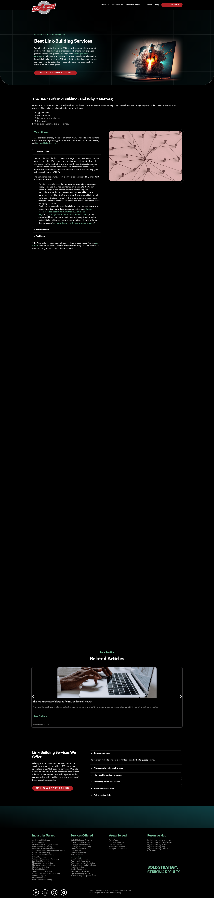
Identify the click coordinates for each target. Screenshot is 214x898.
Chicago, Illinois (115, 845)
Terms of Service (105, 890)
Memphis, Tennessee (118, 849)
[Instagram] (54, 892)
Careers (149, 5)
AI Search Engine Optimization (83, 876)
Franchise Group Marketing (43, 849)
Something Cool (125, 890)
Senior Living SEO (39, 876)
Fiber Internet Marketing (42, 847)
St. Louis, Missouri (116, 842)
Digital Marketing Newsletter (159, 840)
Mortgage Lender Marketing (43, 865)
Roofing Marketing (40, 869)
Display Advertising (79, 869)
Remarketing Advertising (81, 871)
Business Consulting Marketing (45, 845)
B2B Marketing (38, 842)
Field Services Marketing (42, 880)
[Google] (64, 892)
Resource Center (132, 5)
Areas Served (114, 840)
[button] (33, 696)
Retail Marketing (38, 878)
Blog (157, 5)
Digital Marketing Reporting (82, 874)
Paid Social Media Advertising (83, 863)
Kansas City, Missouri (117, 847)
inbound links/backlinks (47, 144)
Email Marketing (77, 867)
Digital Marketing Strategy (81, 840)
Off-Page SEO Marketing (81, 847)
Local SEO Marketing (79, 859)
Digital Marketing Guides (157, 845)
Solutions (116, 5)
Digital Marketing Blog (156, 847)
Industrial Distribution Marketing (45, 859)
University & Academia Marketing (46, 874)
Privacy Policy (94, 890)
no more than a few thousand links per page (73, 223)
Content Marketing (78, 853)
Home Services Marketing (43, 855)
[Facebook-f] (36, 892)
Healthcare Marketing (41, 853)
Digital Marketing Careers (157, 849)
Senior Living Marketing (42, 871)
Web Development (78, 855)
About (103, 5)
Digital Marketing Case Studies (159, 842)
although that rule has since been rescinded (68, 215)
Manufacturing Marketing (42, 863)
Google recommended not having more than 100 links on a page (66, 212)
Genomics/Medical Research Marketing (48, 851)
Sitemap (115, 890)
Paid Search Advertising (80, 861)
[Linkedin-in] (45, 892)
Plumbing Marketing (40, 867)
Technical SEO (76, 851)
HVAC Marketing (39, 857)
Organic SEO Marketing (80, 842)
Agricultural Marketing (41, 840)
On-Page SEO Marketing (80, 845)
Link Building (76, 857)
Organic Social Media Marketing (83, 865)
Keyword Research (78, 849)
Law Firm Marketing (40, 861)
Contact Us (152, 851)
